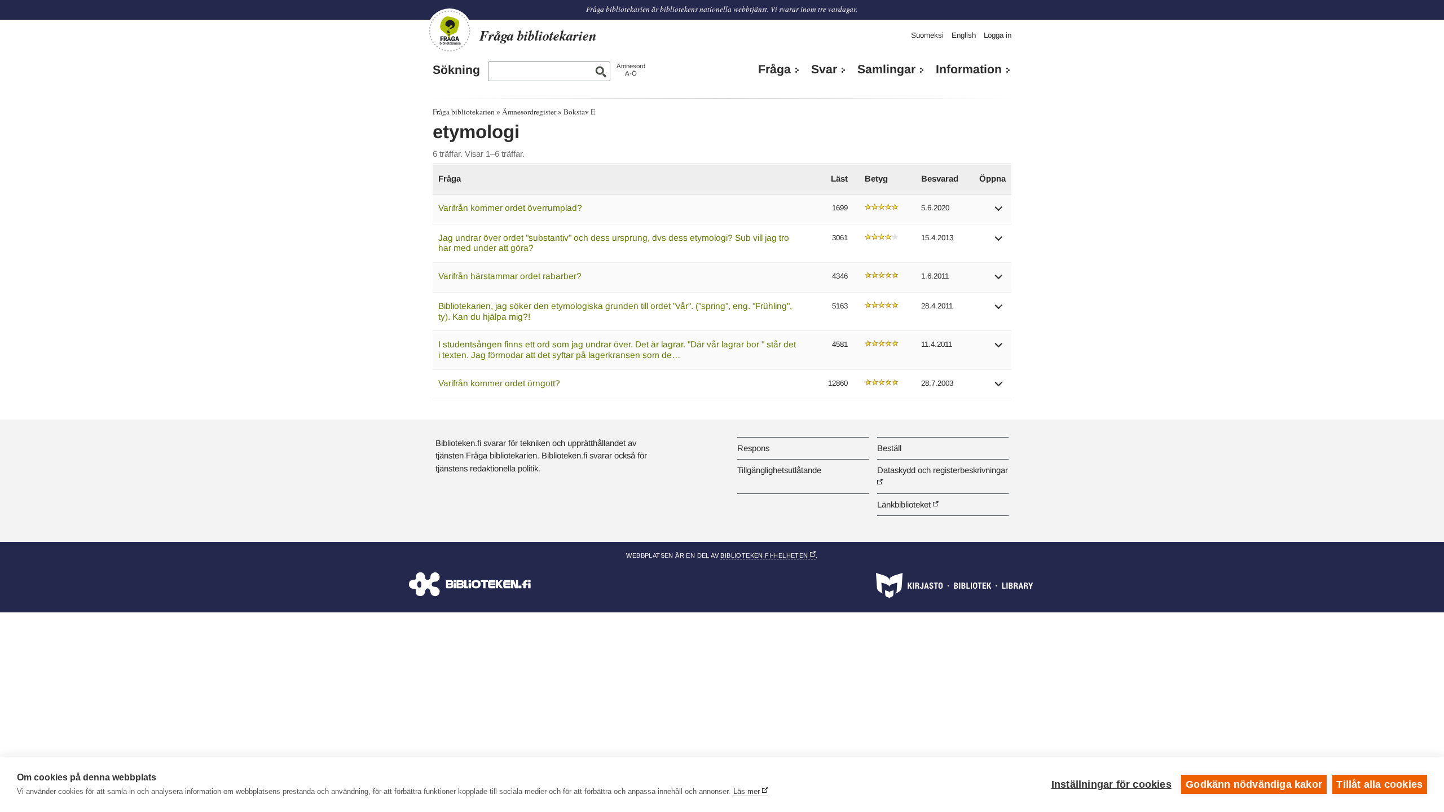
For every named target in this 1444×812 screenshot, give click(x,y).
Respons (753, 448)
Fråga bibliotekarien (464, 112)
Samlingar (886, 69)
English (964, 35)
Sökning (456, 70)
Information (969, 69)
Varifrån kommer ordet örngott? (499, 383)
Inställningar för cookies (1111, 784)
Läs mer (746, 791)
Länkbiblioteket (904, 504)
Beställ (889, 448)
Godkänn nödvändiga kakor (1254, 784)
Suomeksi (927, 35)
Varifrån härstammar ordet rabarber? (510, 276)
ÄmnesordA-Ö (631, 70)
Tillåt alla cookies (1379, 784)
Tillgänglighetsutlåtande (779, 470)
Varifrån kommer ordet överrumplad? (510, 208)
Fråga (774, 69)
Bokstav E (579, 112)
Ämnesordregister (529, 112)
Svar (824, 69)
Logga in (997, 35)
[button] (999, 212)
